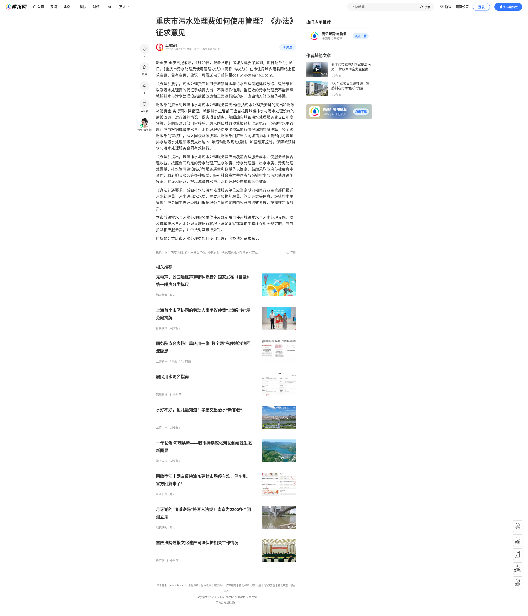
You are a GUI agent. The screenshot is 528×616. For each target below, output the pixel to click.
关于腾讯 (162, 585)
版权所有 (231, 602)
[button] (361, 36)
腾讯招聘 (244, 585)
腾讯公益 (256, 585)
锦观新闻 (161, 294)
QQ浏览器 (269, 585)
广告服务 (231, 585)
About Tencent (177, 585)
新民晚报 (161, 328)
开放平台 (219, 585)
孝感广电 (161, 427)
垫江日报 (161, 494)
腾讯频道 (283, 585)
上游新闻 (161, 361)
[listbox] (226, 413)
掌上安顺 (161, 460)
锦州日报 (161, 394)
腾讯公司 (221, 602)
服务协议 (193, 585)
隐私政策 (206, 585)
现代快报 (161, 527)
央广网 (160, 560)
